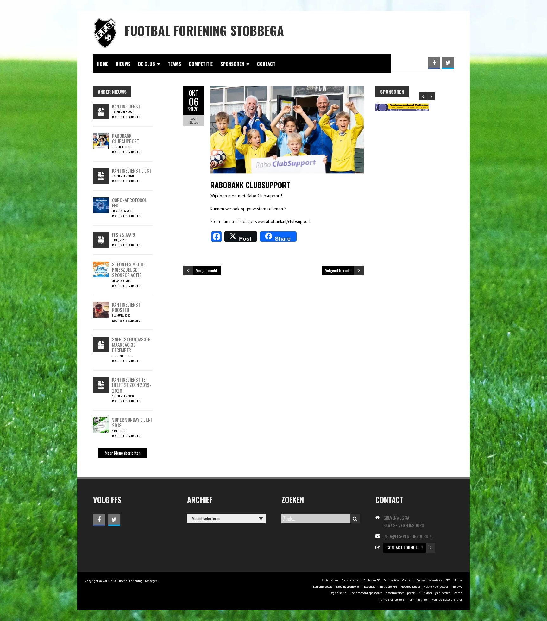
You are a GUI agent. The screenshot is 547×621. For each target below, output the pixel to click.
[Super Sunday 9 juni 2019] (101, 420)
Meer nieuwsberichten (123, 453)
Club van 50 (372, 580)
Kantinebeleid (323, 587)
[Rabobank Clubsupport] (101, 136)
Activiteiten (330, 580)
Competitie (201, 63)
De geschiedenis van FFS (433, 580)
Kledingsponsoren (348, 587)
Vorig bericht (206, 270)
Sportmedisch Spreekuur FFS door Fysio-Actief (418, 593)
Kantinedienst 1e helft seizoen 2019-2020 (131, 385)
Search (355, 518)
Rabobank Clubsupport (125, 138)
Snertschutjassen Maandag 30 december (131, 345)
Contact (266, 63)
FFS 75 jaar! (123, 234)
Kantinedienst (126, 106)
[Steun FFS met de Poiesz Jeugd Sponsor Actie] (101, 264)
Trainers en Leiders (391, 600)
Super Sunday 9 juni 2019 (132, 422)
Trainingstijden (418, 600)
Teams (174, 63)
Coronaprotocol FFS (129, 202)
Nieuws (123, 63)
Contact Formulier (405, 547)
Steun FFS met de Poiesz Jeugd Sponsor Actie (128, 270)
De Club (146, 63)
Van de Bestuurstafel (447, 600)
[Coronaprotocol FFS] (101, 200)
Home (102, 63)
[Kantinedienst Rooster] (101, 304)
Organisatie (338, 593)
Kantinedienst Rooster (126, 307)
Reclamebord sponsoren (366, 593)
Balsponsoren (351, 580)
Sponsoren (232, 63)
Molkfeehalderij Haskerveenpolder (424, 587)
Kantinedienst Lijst (132, 170)
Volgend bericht (338, 270)
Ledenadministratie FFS (380, 587)
